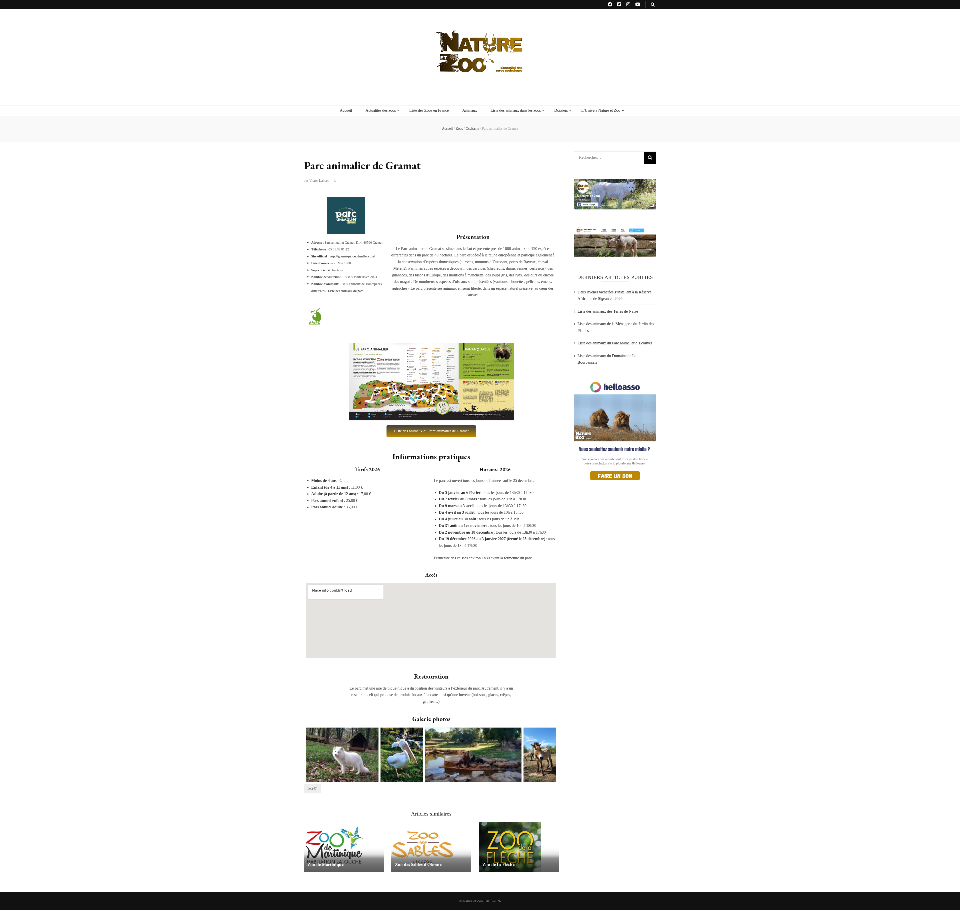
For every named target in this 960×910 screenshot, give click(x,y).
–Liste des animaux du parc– (345, 291)
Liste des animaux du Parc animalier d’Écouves (615, 343)
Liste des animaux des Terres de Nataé (608, 311)
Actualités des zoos (381, 110)
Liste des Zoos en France (429, 110)
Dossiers (561, 110)
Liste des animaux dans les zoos (515, 110)
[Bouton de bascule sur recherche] (653, 4)
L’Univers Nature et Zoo (600, 110)
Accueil (346, 110)
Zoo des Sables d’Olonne (418, 864)
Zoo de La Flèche (498, 864)
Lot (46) (312, 788)
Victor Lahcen (319, 180)
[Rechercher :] (607, 156)
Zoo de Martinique (326, 864)
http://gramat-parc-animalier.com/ (352, 256)
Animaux (469, 110)
